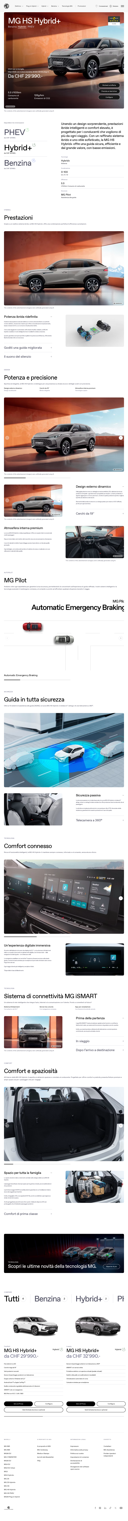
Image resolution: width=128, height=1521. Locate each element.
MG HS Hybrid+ (10, 1490)
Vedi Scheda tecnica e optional (33, 1410)
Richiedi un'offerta (109, 85)
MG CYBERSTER (10, 1457)
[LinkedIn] (105, 1508)
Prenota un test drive (109, 91)
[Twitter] (115, 1508)
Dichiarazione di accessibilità (76, 1462)
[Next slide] (121, 438)
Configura (109, 97)
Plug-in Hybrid (31, 6)
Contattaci (107, 1446)
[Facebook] (95, 1508)
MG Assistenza (109, 1450)
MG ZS (6, 1479)
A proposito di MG (44, 1446)
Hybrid (44, 6)
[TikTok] (110, 1508)
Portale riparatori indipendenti (110, 1454)
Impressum (74, 1446)
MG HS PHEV (9, 1493)
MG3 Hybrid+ (9, 1475)
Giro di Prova (18, 1404)
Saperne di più (111, 1266)
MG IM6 (7, 1450)
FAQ (38, 1461)
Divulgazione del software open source (79, 1468)
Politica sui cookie (77, 1453)
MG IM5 (7, 1446)
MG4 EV (7, 1464)
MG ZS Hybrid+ (10, 1482)
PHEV (31, 26)
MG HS (6, 1486)
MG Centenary (42, 1450)
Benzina (54, 6)
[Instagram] (100, 1508)
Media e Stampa (43, 1453)
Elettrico (18, 6)
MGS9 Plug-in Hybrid (12, 1497)
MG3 (6, 1471)
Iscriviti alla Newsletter (45, 1457)
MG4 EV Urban (9, 1468)
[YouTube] (121, 1508)
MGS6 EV (7, 1453)
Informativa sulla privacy (79, 1450)
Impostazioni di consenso (79, 1457)
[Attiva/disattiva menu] (122, 6)
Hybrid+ (22, 26)
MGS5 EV (7, 1461)
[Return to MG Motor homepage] (6, 6)
